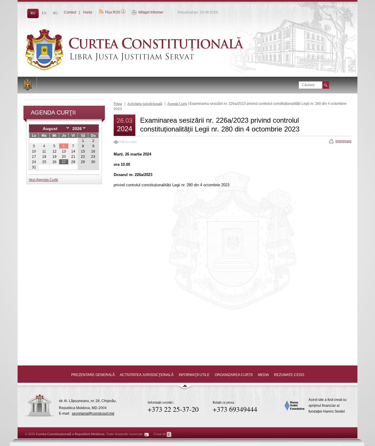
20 (64, 157)
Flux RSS (112, 12)
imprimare (343, 141)
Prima (118, 104)
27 (64, 162)
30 (93, 162)
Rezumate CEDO (289, 375)
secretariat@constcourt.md (93, 413)
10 (34, 151)
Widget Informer (150, 12)
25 (44, 162)
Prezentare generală (93, 375)
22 (83, 157)
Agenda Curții (177, 104)
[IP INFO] (146, 434)
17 (34, 157)
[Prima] (149, 69)
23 (93, 157)
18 (44, 157)
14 (73, 151)
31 (34, 167)
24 (34, 162)
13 (64, 151)
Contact (70, 12)
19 (54, 157)
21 (73, 157)
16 (93, 151)
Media (263, 375)
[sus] (185, 388)
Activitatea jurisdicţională (144, 104)
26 (54, 162)
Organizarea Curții (234, 375)
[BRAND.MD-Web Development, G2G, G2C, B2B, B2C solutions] (169, 434)
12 (54, 151)
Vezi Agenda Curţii (43, 180)
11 (44, 151)
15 (83, 151)
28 (73, 162)
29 (83, 162)
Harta (87, 12)
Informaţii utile (194, 375)
